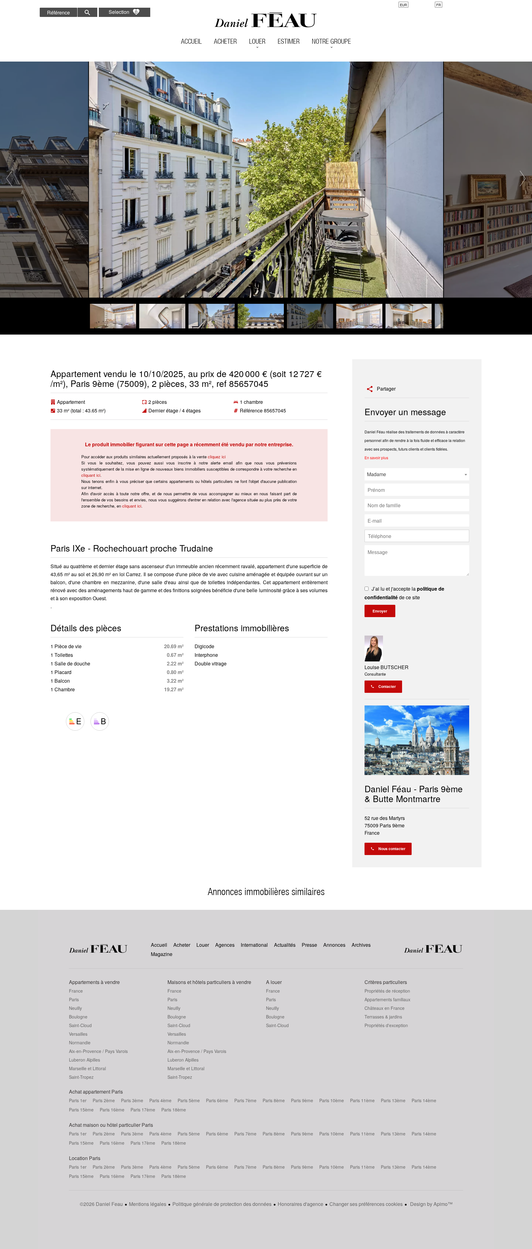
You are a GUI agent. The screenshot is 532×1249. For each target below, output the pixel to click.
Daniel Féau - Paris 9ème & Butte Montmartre (414, 793)
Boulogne (78, 1017)
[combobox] (417, 474)
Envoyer (380, 611)
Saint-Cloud (80, 1025)
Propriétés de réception (387, 991)
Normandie (80, 1042)
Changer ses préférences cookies (366, 1203)
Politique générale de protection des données (222, 1203)
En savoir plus (376, 457)
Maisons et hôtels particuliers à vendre (209, 982)
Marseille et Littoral (87, 1068)
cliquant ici (90, 475)
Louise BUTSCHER (387, 667)
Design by (431, 1203)
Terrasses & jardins (383, 1017)
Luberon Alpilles (84, 1060)
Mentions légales (147, 1203)
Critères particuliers (386, 982)
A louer (274, 982)
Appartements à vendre (94, 982)
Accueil (266, 20)
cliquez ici (217, 457)
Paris (74, 999)
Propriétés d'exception (386, 1025)
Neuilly (75, 1008)
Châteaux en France (385, 1008)
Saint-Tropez (81, 1077)
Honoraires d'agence (300, 1203)
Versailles (78, 1034)
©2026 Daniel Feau (101, 1203)
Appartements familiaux (387, 999)
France (76, 991)
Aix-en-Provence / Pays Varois (98, 1051)
